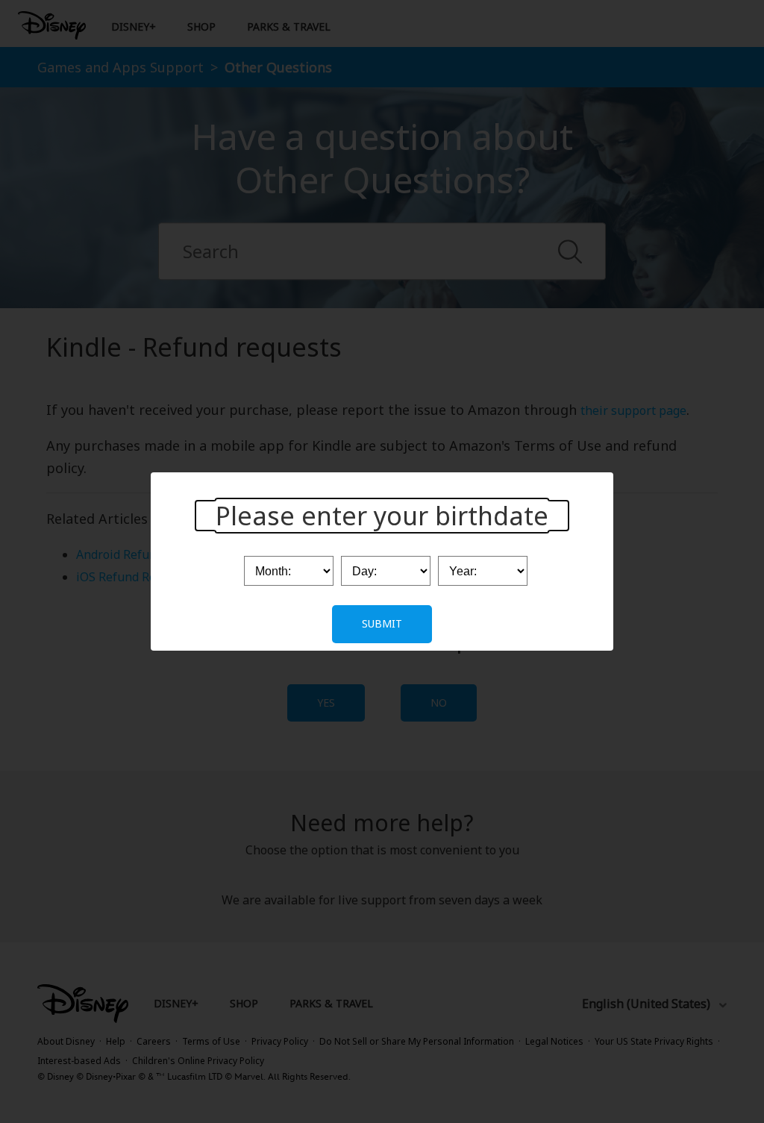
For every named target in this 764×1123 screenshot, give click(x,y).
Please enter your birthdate (382, 516)
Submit (382, 623)
